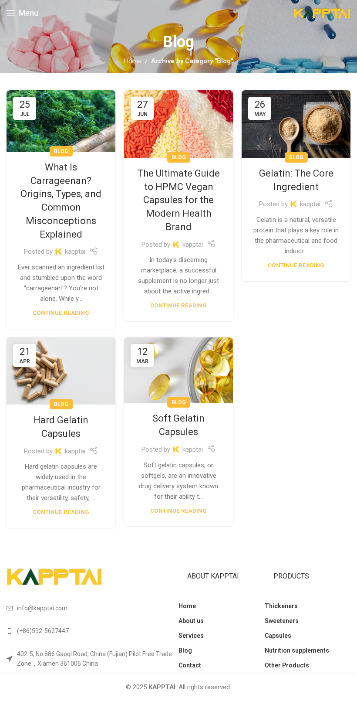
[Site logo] (322, 13)
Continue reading (61, 312)
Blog (61, 151)
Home (132, 61)
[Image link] (54, 576)
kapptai (75, 251)
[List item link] (92, 631)
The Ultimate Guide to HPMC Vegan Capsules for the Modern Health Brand (178, 200)
